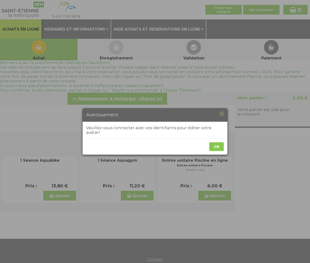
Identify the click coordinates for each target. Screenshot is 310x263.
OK (216, 146)
